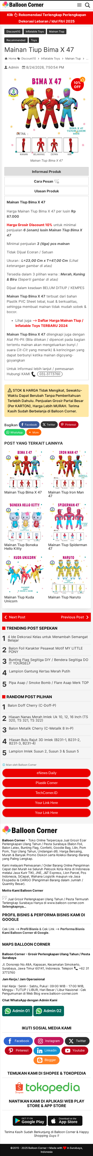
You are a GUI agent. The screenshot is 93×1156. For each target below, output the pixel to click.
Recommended (16, 40)
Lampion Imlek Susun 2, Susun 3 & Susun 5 (44, 751)
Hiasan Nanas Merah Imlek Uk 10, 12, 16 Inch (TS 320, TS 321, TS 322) (48, 718)
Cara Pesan (44, 181)
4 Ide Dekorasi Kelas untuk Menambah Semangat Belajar (48, 638)
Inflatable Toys (35, 31)
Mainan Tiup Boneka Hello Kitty (21, 547)
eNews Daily (46, 773)
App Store (68, 1122)
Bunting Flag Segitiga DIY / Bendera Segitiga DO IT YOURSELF (48, 661)
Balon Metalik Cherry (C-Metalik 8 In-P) (41, 728)
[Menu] (79, 5)
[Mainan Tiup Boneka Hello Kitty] (24, 521)
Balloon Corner (37, 1148)
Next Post (17, 617)
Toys (34, 40)
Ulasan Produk (46, 191)
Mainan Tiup (56, 31)
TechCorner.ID (46, 793)
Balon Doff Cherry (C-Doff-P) (32, 705)
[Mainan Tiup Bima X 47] (24, 469)
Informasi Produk (46, 171)
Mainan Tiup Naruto (64, 597)
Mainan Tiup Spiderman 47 (67, 547)
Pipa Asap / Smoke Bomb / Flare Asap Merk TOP (49, 682)
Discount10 (13, 31)
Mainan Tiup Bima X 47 (39, 49)
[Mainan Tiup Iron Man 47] (68, 469)
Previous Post (72, 617)
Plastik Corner (47, 783)
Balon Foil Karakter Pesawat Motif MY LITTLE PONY (46, 650)
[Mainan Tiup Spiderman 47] (68, 521)
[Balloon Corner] (23, 5)
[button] (33, 432)
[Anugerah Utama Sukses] (53, 1093)
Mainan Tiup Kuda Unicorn (19, 599)
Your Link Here (46, 803)
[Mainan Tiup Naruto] (68, 574)
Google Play (33, 1122)
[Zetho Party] (19, 1093)
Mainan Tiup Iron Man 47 (66, 494)
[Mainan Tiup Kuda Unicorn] (24, 574)
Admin (13, 67)
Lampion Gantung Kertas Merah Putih (39, 671)
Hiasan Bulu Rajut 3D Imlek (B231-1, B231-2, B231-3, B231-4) (44, 741)
